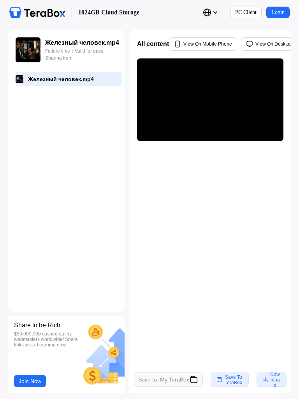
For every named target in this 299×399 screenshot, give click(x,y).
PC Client (246, 12)
